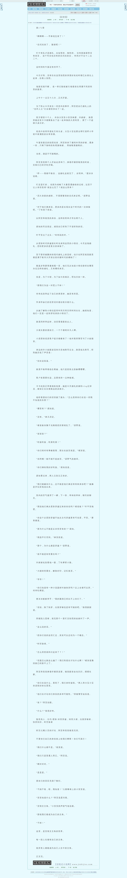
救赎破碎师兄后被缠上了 (73, 22)
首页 (29, 9)
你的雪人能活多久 (81, 22)
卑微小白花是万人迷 (70, 872)
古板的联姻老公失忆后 (39, 872)
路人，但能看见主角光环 (44, 12)
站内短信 (94, 3)
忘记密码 (91, 1)
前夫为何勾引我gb (77, 872)
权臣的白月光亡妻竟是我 (86, 872)
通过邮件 (90, 3)
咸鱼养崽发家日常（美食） (60, 872)
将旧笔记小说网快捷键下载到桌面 (36, 1)
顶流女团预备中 (39, 22)
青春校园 (41, 9)
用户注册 (96, 1)
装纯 (90, 22)
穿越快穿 (54, 9)
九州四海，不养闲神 (64, 22)
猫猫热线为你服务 (56, 22)
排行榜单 (85, 9)
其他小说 (79, 9)
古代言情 (47, 9)
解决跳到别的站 (93, 5)
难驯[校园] (87, 22)
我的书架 (35, 9)
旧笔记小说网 (36, 4)
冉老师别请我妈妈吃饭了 (47, 22)
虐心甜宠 (72, 9)
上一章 (54, 19)
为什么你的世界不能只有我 (49, 872)
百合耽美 (60, 9)
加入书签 (73, 19)
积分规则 (87, 5)
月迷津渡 (34, 22)
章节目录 (61, 19)
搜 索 (77, 4)
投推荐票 (49, 19)
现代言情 (66, 9)
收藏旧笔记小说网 (49, 1)
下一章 (67, 19)
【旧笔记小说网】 (63, 864)
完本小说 (91, 9)
